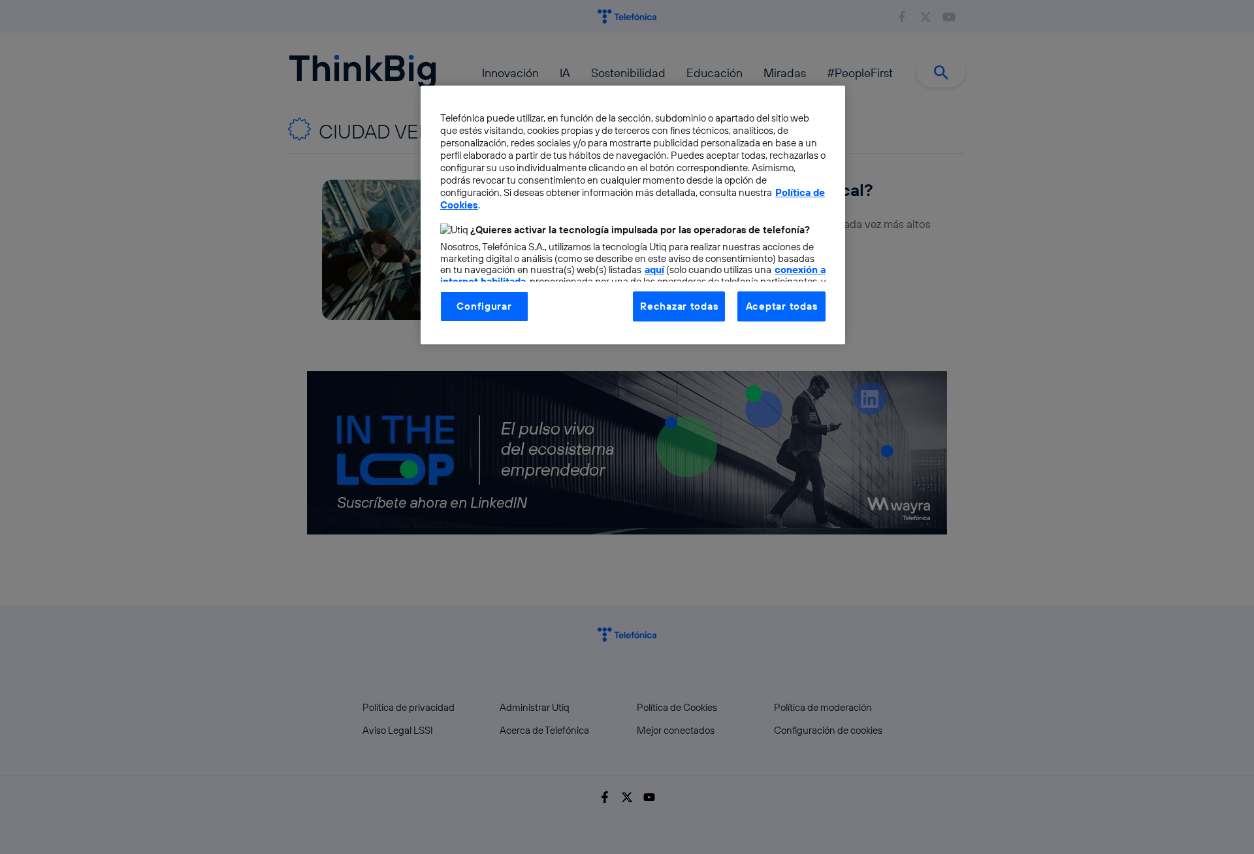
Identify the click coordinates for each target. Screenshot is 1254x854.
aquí (654, 269)
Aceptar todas (782, 306)
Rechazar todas (679, 306)
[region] (633, 215)
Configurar (484, 306)
